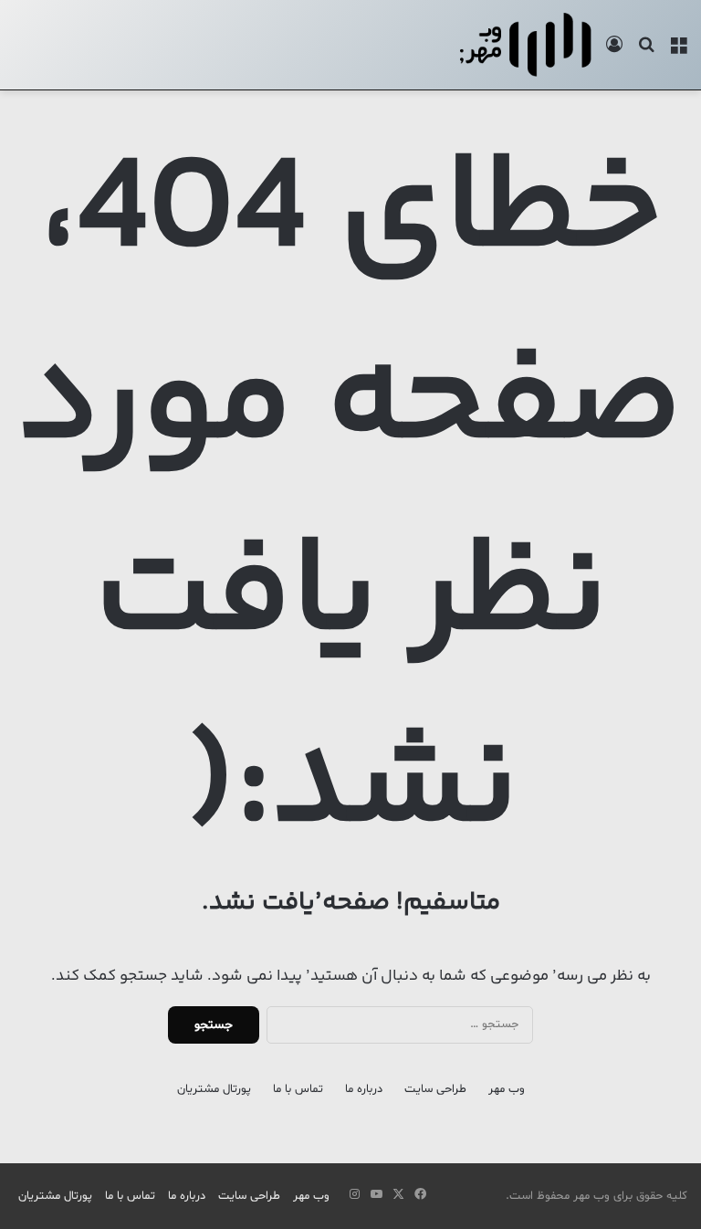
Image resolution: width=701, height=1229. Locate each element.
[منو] (678, 51)
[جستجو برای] (646, 51)
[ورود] (614, 51)
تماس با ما (298, 1089)
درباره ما (363, 1089)
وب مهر (506, 1089)
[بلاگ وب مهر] (525, 45)
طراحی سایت (435, 1089)
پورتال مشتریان (214, 1089)
